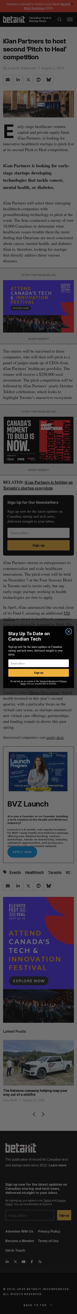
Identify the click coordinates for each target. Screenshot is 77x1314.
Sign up (38, 672)
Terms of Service (47, 681)
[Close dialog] (68, 631)
